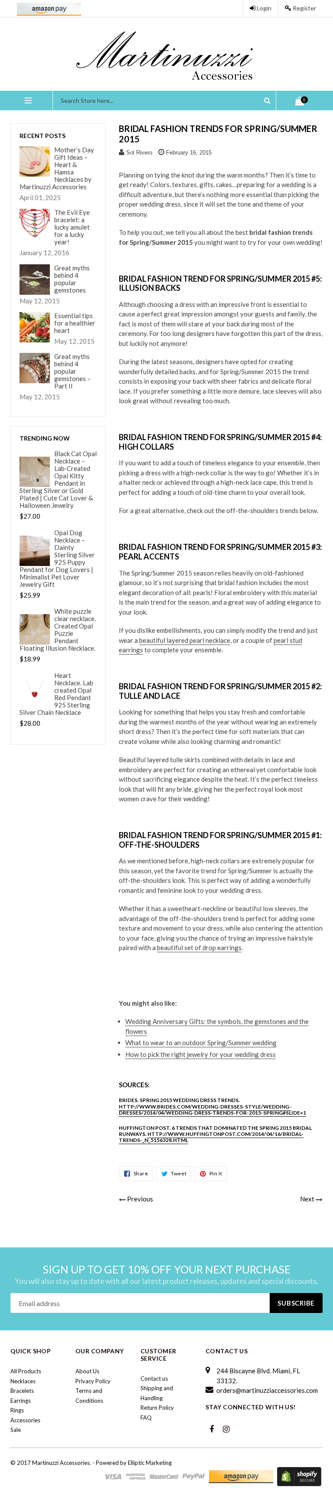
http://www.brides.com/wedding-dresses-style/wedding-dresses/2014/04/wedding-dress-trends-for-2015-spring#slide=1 (212, 1109)
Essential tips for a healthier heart (74, 323)
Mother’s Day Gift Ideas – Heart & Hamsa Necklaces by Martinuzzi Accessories (57, 168)
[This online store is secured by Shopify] (299, 1475)
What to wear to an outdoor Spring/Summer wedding (201, 1042)
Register (303, 8)
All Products (25, 1371)
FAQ (146, 1417)
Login (263, 8)
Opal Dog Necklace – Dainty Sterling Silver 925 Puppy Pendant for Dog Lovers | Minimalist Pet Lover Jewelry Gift (57, 558)
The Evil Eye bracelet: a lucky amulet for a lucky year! (72, 227)
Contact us (154, 1378)
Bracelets (22, 1390)
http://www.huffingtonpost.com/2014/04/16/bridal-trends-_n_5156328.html (211, 1137)
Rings (17, 1410)
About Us (87, 1371)
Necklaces (23, 1381)
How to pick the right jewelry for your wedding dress (200, 1054)
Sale (15, 1429)
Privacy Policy (93, 1381)
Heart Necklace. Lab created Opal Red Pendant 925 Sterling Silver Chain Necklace (56, 694)
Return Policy (157, 1407)
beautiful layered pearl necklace (184, 640)
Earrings (20, 1400)
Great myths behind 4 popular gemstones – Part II (72, 371)
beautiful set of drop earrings (199, 947)
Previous (140, 1199)
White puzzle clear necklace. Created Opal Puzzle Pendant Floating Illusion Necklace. (58, 630)
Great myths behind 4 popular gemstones (72, 279)
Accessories (25, 1420)
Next (307, 1199)
